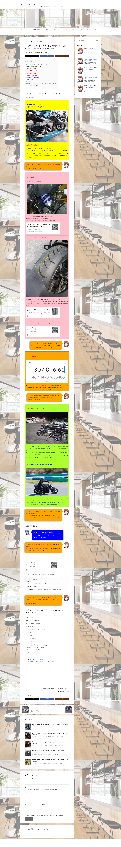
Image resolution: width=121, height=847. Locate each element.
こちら (27, 324)
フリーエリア (29, 81)
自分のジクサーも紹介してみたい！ (35, 86)
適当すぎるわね (29, 79)
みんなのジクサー (41, 41)
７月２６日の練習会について (89, 69)
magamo (67, 691)
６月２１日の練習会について (89, 87)
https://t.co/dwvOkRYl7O (31, 579)
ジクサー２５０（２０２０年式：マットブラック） (36, 64)
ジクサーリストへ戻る (33, 85)
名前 (26, 804)
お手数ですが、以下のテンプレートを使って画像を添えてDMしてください (41, 83)
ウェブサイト (27, 810)
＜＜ (27, 85)
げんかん (27, 41)
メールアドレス (43, 804)
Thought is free (67, 843)
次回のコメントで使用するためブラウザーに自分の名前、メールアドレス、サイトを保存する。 (45, 815)
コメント (26, 792)
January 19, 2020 (38, 590)
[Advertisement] (60, 19)
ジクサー (33, 41)
